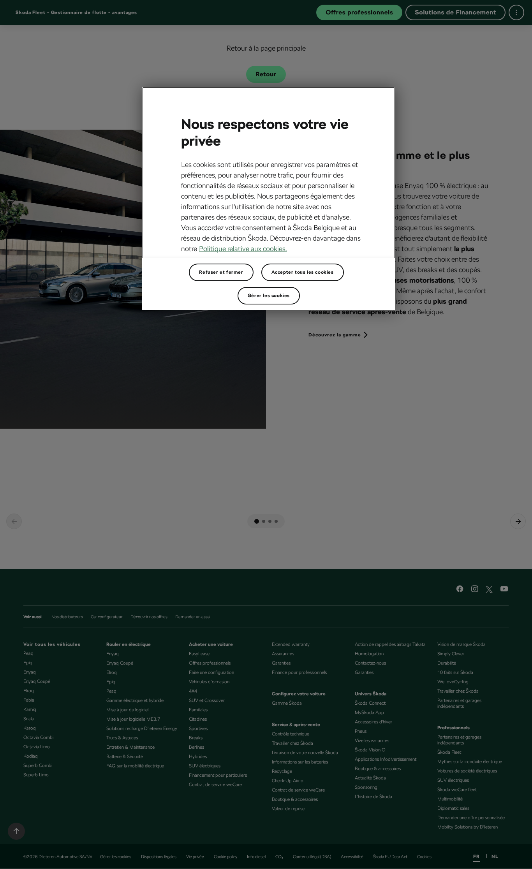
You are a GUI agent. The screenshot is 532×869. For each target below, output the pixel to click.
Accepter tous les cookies (302, 272)
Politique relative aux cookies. (243, 249)
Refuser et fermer (221, 272)
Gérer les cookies (269, 295)
